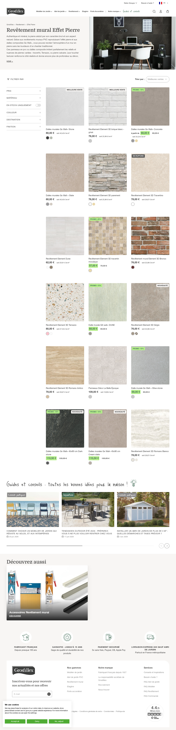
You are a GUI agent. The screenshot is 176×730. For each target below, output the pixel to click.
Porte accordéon (74, 691)
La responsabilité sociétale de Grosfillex (111, 678)
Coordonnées (109, 711)
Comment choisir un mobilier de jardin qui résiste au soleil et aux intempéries (32, 532)
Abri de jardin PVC (75, 677)
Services (148, 667)
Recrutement (104, 685)
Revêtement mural (75, 682)
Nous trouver (104, 689)
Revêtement (73, 11)
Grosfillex (10, 25)
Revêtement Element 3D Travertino (147, 195)
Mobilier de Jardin (43, 11)
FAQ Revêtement (151, 691)
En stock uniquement (19, 105)
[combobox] (163, 3)
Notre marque (113, 11)
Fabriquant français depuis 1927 (112, 672)
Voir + (10, 61)
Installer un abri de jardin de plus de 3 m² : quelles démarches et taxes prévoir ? (142, 532)
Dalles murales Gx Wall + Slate (60, 195)
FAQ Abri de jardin (152, 682)
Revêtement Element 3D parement (104, 195)
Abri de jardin (59, 11)
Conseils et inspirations (154, 672)
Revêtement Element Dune (58, 258)
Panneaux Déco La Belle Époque (104, 388)
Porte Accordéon (97, 11)
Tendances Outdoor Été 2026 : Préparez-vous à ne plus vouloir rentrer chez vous (87, 532)
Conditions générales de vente (90, 711)
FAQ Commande (151, 696)
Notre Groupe (129, 3)
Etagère (85, 11)
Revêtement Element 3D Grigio (145, 325)
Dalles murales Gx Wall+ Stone (60, 129)
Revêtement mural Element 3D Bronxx (148, 258)
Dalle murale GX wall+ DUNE (102, 325)
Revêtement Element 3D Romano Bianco (150, 451)
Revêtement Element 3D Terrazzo (61, 325)
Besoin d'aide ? (147, 3)
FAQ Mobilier (149, 686)
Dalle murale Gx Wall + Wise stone (147, 388)
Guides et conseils (131, 11)
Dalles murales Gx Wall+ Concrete (146, 129)
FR (164, 3)
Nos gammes (74, 667)
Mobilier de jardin (74, 672)
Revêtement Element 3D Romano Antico (64, 388)
